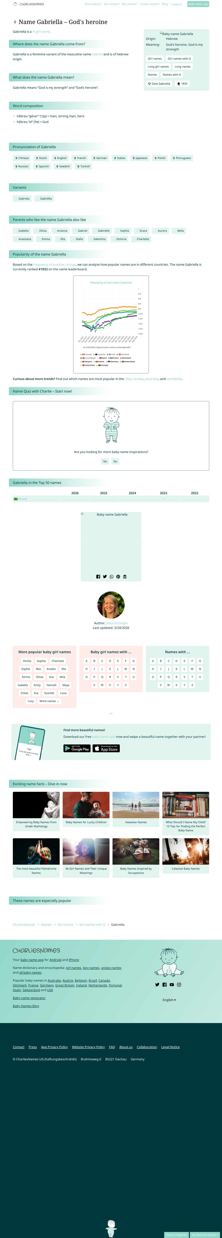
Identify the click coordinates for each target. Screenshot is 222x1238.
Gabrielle (103, 230)
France (33, 985)
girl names (73, 968)
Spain (17, 990)
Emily (37, 685)
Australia (151, 379)
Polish (161, 158)
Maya (65, 685)
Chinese (23, 158)
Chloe (24, 693)
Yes (105, 461)
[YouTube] (171, 984)
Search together (176, 1235)
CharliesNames (24, 924)
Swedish (64, 166)
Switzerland (31, 990)
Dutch (42, 158)
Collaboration (147, 1047)
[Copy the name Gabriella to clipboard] (124, 577)
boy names (91, 968)
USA (128, 379)
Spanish (43, 166)
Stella (79, 239)
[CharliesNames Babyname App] (29, 4)
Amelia (51, 669)
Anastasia (25, 239)
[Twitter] (157, 984)
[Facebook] (164, 984)
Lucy (31, 701)
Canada (138, 379)
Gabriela (24, 198)
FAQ (112, 1047)
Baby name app (198, 4)
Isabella (24, 230)
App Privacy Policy (54, 1047)
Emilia (27, 661)
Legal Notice (170, 1047)
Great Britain (64, 985)
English (61, 158)
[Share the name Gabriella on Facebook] (98, 577)
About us (126, 1047)
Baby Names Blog (26, 1006)
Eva (36, 693)
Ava (51, 677)
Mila (62, 677)
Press (33, 1047)
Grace (143, 230)
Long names (183, 66)
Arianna (62, 230)
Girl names (111, 4)
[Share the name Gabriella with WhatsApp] (111, 577)
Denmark (20, 985)
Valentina (99, 239)
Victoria (121, 239)
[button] (85, 543)
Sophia (124, 230)
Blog (165, 4)
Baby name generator (29, 998)
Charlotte (143, 239)
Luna (63, 693)
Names (152, 74)
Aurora (162, 230)
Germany (47, 985)
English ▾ (169, 1000)
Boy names (129, 4)
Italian (120, 158)
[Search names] (171, 4)
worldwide (174, 379)
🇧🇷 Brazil (20, 499)
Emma (46, 239)
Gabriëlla (46, 198)
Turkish (85, 166)
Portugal (115, 985)
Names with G (172, 74)
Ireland (81, 985)
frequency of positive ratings (54, 264)
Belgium (81, 980)
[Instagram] (179, 984)
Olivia (43, 230)
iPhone (74, 960)
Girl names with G (179, 58)
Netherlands (97, 985)
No (115, 461)
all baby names (30, 972)
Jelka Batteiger (117, 623)
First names (92, 4)
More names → (49, 701)
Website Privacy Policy (88, 1047)
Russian (23, 166)
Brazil (93, 980)
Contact (18, 1047)
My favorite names (204, 1235)
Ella (63, 239)
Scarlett (49, 693)
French (81, 158)
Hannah (51, 685)
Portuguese (183, 158)
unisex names (111, 968)
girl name (43, 31)
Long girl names (158, 66)
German (101, 158)
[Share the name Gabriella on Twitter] (104, 577)
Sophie (25, 669)
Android (55, 960)
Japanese (141, 158)
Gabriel (97, 54)
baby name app (103, 736)
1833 (183, 83)
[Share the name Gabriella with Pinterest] (118, 577)
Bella (180, 230)
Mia (38, 669)
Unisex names (149, 4)
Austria (68, 980)
